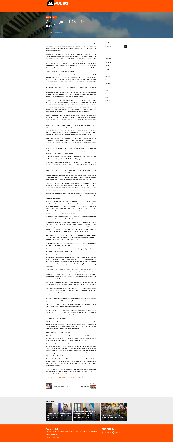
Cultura (107, 72)
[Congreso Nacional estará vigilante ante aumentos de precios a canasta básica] (113, 412)
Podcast (107, 93)
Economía (85, 9)
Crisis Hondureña (51, 377)
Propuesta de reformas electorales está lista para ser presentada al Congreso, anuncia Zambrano (59, 415)
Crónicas (107, 69)
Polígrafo (110, 9)
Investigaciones (101, 9)
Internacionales (108, 83)
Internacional (77, 9)
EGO (51, 32)
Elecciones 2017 (62, 377)
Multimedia (124, 9)
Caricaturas (108, 62)
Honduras (68, 9)
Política (92, 9)
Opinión (117, 9)
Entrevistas (107, 76)
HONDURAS (71, 377)
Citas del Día (108, 65)
